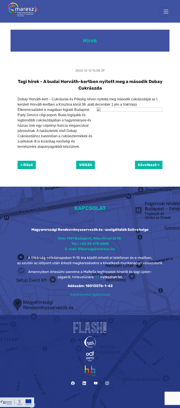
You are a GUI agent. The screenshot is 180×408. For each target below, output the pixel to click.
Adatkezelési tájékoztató (90, 294)
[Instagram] (107, 383)
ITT (97, 277)
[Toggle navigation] (166, 11)
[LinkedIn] (84, 383)
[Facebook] (73, 383)
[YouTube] (95, 383)
